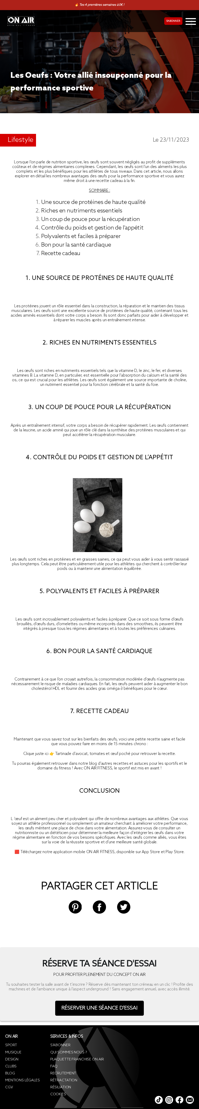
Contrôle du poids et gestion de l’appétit (92, 228)
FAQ (54, 1066)
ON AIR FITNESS (98, 768)
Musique (13, 1052)
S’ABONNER (60, 1045)
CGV (9, 1087)
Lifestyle (20, 140)
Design (11, 1059)
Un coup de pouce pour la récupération (90, 219)
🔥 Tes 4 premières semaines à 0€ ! (99, 5)
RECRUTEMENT (63, 1073)
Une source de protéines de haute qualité (93, 202)
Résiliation (60, 1087)
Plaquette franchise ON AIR (77, 1059)
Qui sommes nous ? (68, 1052)
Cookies (58, 1094)
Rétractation (63, 1080)
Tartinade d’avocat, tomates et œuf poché (92, 754)
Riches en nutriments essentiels (81, 211)
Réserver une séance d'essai (99, 1008)
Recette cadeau (60, 253)
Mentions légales (22, 1080)
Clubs (11, 1066)
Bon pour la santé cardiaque (76, 245)
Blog (10, 1073)
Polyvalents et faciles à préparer (80, 236)
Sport (11, 1045)
